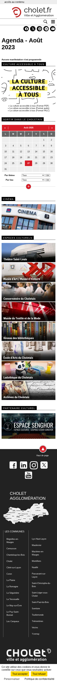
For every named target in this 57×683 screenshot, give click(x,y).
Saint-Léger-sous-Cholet (40, 594)
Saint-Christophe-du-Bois (41, 585)
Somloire (36, 608)
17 (5, 157)
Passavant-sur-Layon (39, 575)
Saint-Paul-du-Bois (40, 602)
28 (36, 163)
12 (21, 151)
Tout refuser (39, 674)
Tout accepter (20, 674)
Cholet (9, 561)
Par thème (10, 175)
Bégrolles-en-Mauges (12, 540)
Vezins (35, 627)
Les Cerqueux (12, 621)
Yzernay (35, 634)
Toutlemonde (38, 615)
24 (5, 163)
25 (13, 163)
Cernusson (11, 548)
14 (36, 151)
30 (51, 163)
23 (51, 157)
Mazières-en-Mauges (38, 553)
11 (13, 151)
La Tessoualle (12, 599)
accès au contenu (14, 2)
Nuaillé (35, 567)
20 (28, 157)
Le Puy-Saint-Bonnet (12, 613)
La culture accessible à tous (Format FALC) (29, 110)
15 (44, 151)
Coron (9, 574)
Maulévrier (36, 545)
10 (5, 151)
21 (36, 157)
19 (21, 157)
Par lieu (9, 180)
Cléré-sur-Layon (13, 567)
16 (51, 151)
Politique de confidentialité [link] (39, 679)
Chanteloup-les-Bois (15, 555)
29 (44, 163)
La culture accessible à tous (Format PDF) (29, 106)
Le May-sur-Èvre (14, 605)
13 (28, 151)
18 (13, 157)
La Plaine (10, 580)
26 (21, 163)
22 (44, 157)
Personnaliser (12, 679)
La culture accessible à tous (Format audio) (29, 108)
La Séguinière (12, 593)
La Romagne (12, 586)
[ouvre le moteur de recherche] (45, 21)
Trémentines (37, 621)
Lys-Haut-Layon (39, 539)
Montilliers (36, 561)
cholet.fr (38, 10)
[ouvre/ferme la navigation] (53, 21)
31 (5, 169)
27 (28, 163)
